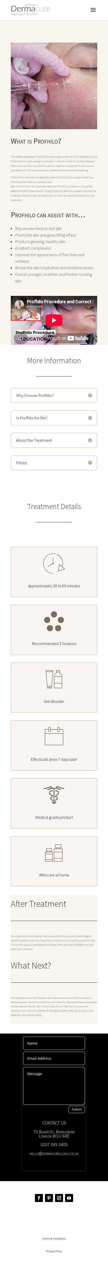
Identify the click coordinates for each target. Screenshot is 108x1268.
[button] (54, 182)
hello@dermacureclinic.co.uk (54, 1153)
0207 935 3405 (54, 1144)
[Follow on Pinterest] (49, 1198)
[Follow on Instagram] (59, 1198)
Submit (77, 1109)
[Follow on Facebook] (39, 1198)
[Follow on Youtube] (69, 1198)
